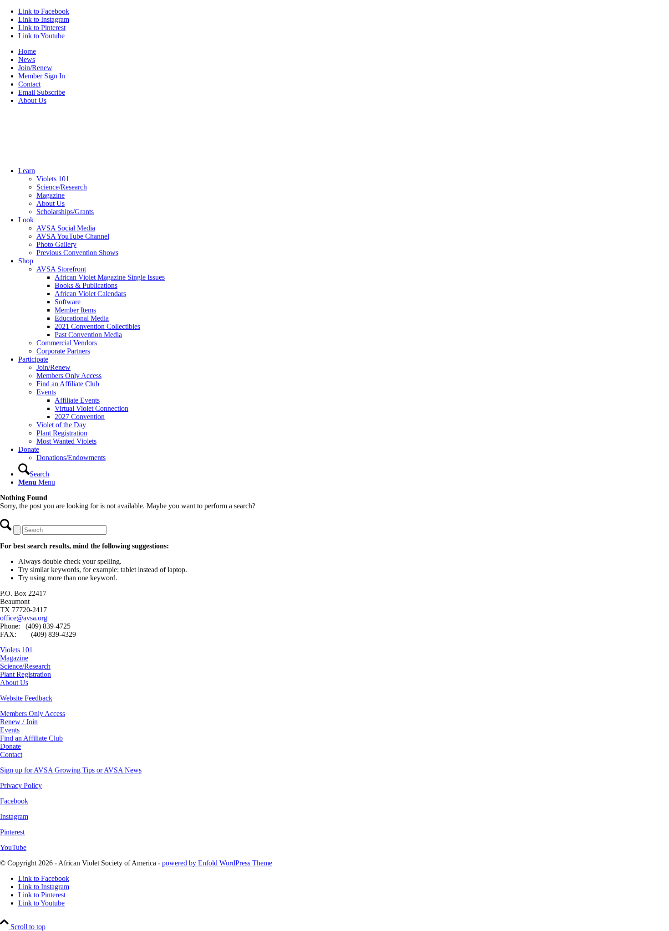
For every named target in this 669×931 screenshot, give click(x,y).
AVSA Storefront (61, 269)
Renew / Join (19, 722)
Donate (10, 746)
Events (46, 392)
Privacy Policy (21, 785)
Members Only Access (68, 375)
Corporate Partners (63, 351)
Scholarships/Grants (65, 211)
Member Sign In (41, 76)
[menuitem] (343, 51)
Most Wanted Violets (66, 441)
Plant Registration (61, 433)
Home (27, 51)
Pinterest (12, 832)
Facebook (14, 801)
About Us (32, 100)
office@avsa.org (23, 618)
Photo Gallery (56, 244)
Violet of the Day (61, 425)
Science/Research (61, 187)
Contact (29, 84)
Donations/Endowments (71, 457)
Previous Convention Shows (77, 252)
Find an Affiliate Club (67, 384)
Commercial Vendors (66, 343)
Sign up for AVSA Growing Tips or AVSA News (71, 770)
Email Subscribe (41, 92)
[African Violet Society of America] (68, 155)
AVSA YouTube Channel (72, 236)
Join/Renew (35, 68)
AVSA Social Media (65, 228)
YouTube (13, 847)
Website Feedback (26, 698)
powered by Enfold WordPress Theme (217, 863)
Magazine (50, 195)
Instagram (14, 816)
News (26, 59)
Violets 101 (52, 179)
